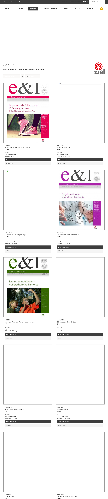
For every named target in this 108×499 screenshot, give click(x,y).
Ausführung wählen (11, 159)
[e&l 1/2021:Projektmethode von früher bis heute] (80, 233)
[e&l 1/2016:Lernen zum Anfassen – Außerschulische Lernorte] (27, 387)
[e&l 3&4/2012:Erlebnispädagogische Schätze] (80, 387)
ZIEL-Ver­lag (10, 69)
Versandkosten (12, 154)
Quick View (9, 163)
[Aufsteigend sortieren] (22, 76)
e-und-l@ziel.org (20, 1)
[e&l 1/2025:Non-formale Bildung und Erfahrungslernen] (27, 113)
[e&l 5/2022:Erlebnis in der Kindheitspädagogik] (27, 200)
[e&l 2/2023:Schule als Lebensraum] (80, 113)
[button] (101, 8)
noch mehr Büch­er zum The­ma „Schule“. (32, 69)
